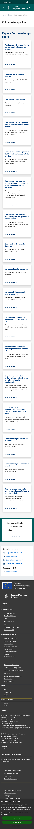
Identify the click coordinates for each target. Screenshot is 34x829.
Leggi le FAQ (7, 776)
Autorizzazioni (8, 679)
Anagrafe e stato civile (10, 638)
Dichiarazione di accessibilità (12, 798)
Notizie (6, 689)
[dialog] (17, 814)
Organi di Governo (9, 613)
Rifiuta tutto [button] (17, 822)
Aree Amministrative (10, 616)
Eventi (6, 706)
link (7, 814)
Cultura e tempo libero (10, 641)
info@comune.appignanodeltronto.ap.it (18, 728)
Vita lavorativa (8, 644)
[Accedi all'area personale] (27, 2)
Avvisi (6, 695)
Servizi (10, 15)
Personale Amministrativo (11, 627)
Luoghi (6, 703)
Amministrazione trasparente (12, 790)
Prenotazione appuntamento (12, 771)
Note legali (7, 796)
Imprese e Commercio (10, 647)
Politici (6, 624)
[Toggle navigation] (3, 7)
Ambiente (7, 673)
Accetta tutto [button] (17, 818)
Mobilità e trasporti (9, 656)
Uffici (5, 619)
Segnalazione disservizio (11, 773)
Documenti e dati (9, 630)
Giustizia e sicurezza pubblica (12, 668)
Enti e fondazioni (9, 621)
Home (4, 15)
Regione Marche (7, 2)
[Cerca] (30, 8)
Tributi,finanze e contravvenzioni (13, 670)
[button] (17, 826)
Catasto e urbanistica (10, 652)
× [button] (32, 800)
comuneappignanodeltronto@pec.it (15, 726)
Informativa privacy (10, 793)
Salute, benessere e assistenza (13, 676)
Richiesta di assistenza (10, 779)
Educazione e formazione (11, 665)
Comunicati (7, 692)
